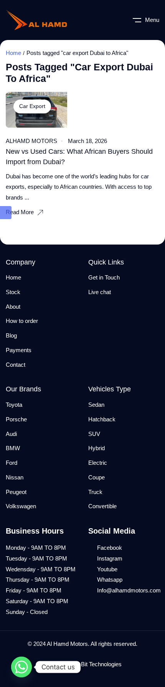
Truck (95, 492)
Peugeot (16, 492)
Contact (15, 364)
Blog (11, 335)
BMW (13, 448)
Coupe (96, 477)
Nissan (14, 477)
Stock (13, 292)
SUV (94, 434)
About (13, 306)
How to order (22, 321)
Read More (20, 212)
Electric (97, 462)
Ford (11, 462)
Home (13, 53)
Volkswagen (21, 506)
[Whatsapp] (21, 667)
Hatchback (102, 419)
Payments (18, 350)
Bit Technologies (101, 664)
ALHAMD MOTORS (31, 141)
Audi (11, 434)
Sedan (96, 404)
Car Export (32, 106)
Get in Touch (104, 277)
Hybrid (96, 448)
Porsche (16, 419)
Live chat (99, 292)
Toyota (14, 404)
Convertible (102, 506)
